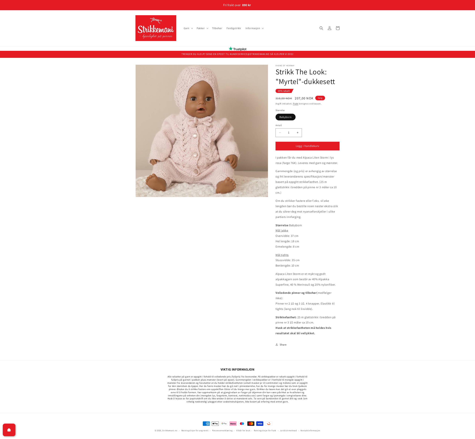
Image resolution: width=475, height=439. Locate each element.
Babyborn (285, 117)
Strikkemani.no (169, 430)
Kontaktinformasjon (310, 430)
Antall (279, 125)
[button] (187, 28)
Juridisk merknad (288, 430)
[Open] (9, 430)
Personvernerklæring (222, 430)
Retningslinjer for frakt (265, 430)
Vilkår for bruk (243, 430)
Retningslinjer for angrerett (195, 430)
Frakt (296, 103)
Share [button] (283, 344)
